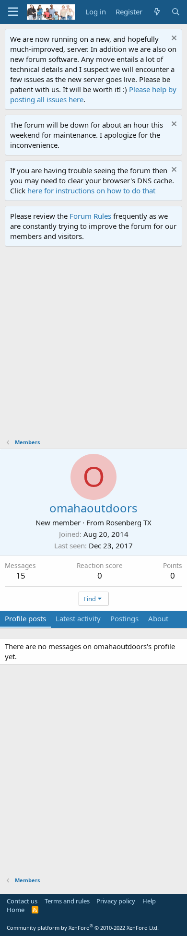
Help (149, 901)
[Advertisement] (93, 344)
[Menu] (13, 12)
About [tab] (158, 618)
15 (20, 575)
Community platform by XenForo (83, 927)
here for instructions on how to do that (91, 190)
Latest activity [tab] (78, 618)
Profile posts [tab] (25, 618)
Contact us (22, 901)
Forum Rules (90, 216)
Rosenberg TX (129, 522)
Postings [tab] (124, 618)
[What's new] (156, 12)
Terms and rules (67, 901)
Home (15, 909)
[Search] (175, 12)
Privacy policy (115, 901)
